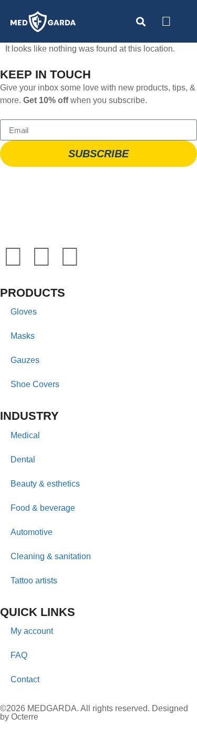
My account (32, 631)
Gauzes (25, 360)
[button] (183, 22)
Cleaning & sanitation (51, 556)
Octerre (24, 716)
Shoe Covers (35, 384)
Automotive (32, 532)
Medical (25, 435)
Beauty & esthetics (45, 483)
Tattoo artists (34, 580)
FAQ (19, 655)
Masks (23, 335)
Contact (25, 679)
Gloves (24, 311)
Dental (23, 459)
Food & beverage (43, 507)
